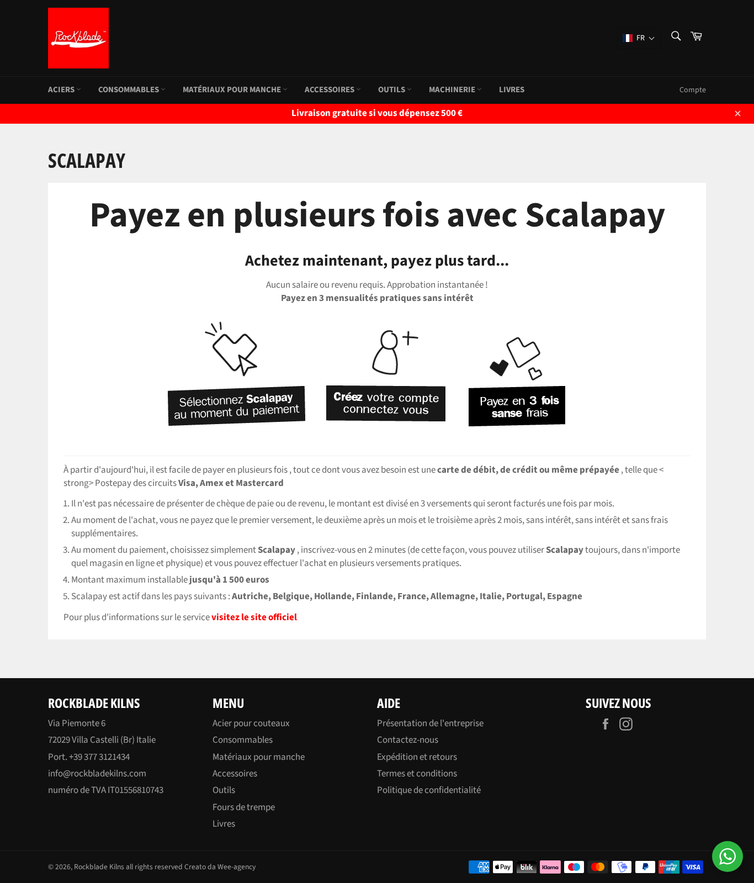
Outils (224, 790)
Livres (511, 90)
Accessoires (235, 773)
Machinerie (453, 90)
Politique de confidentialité (429, 790)
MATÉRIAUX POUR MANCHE (233, 90)
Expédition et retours (417, 757)
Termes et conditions (417, 773)
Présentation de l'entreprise (430, 723)
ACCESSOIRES (330, 90)
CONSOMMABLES (129, 90)
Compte (692, 90)
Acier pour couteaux (251, 723)
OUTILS (392, 90)
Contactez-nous (407, 740)
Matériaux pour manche (259, 757)
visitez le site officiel (254, 617)
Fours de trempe (244, 807)
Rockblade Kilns (99, 866)
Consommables (243, 740)
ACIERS (62, 90)
